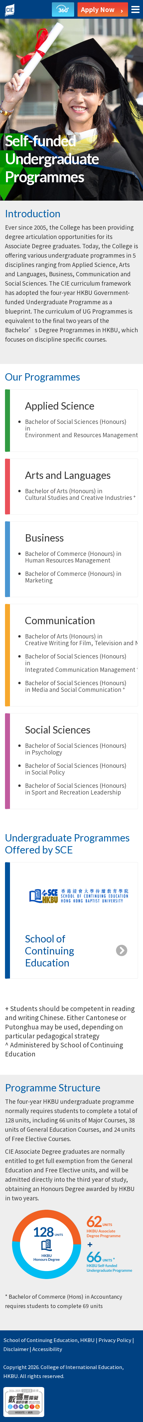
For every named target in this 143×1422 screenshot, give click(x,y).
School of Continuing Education (40, 1339)
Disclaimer (16, 1348)
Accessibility (47, 1348)
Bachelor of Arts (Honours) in (80, 494)
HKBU (87, 1339)
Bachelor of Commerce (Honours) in (73, 556)
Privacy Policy (114, 1339)
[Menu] (135, 10)
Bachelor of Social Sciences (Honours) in (75, 686)
